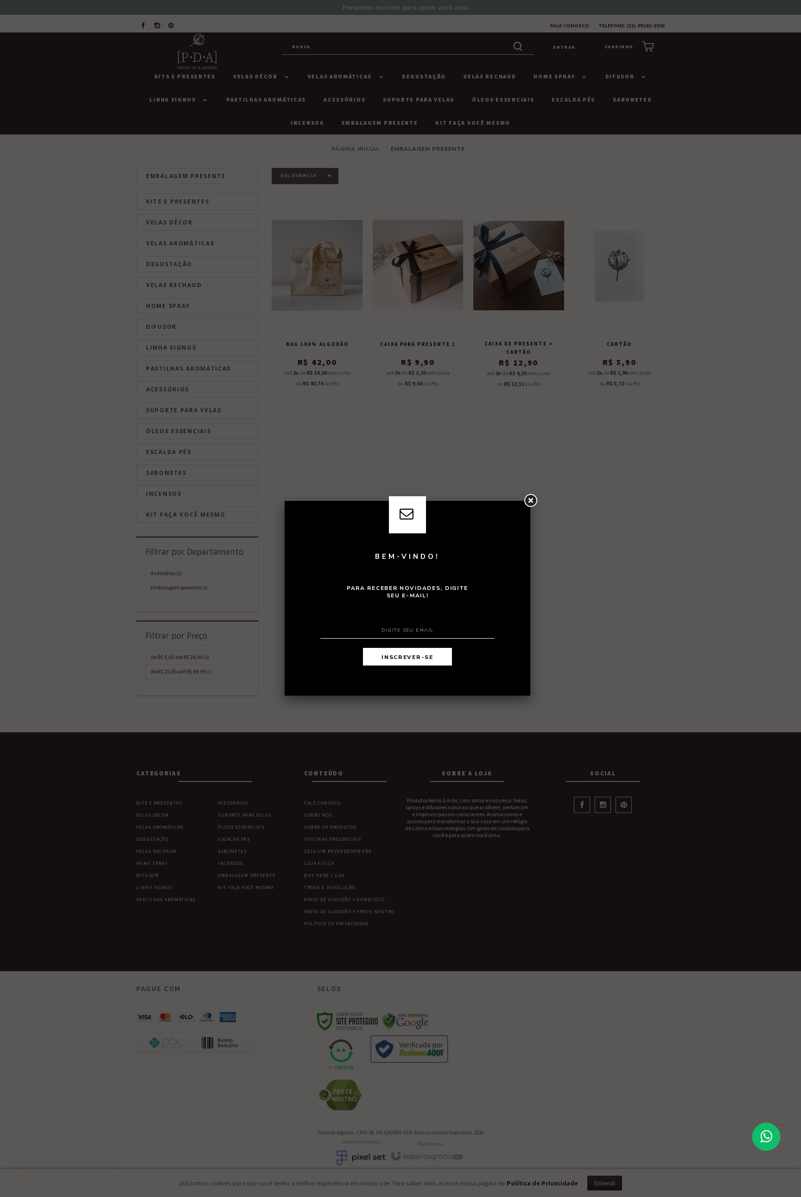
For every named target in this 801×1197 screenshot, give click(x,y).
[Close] (530, 501)
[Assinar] (407, 657)
